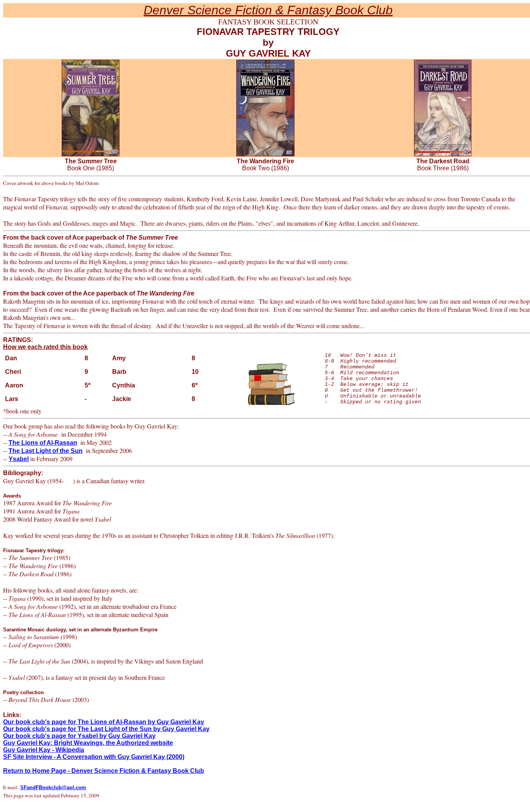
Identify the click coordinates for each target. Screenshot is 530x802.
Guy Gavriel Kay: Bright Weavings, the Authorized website (88, 743)
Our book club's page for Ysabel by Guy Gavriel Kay (79, 736)
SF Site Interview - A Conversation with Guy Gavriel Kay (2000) (93, 757)
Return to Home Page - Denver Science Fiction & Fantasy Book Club (103, 770)
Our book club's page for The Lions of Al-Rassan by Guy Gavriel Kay (103, 722)
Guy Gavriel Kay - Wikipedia (43, 750)
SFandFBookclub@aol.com (53, 787)
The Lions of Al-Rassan (43, 442)
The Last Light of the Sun (46, 451)
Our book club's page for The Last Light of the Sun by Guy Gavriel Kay (106, 729)
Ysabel (19, 459)
